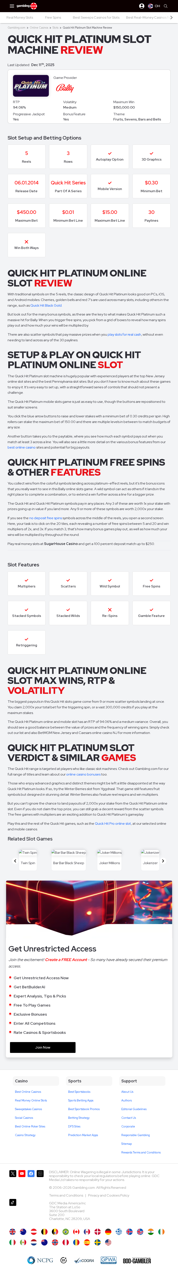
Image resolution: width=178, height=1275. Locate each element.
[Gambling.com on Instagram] (40, 1182)
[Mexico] (23, 1242)
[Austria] (34, 1232)
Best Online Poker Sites (30, 1126)
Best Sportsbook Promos (84, 1109)
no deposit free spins (45, 518)
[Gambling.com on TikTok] (12, 1211)
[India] (151, 1232)
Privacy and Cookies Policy (108, 1195)
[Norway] (55, 1242)
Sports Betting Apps (80, 1100)
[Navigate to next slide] (163, 861)
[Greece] (119, 1232)
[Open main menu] (12, 6)
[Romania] (76, 1242)
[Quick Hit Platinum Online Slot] (76, 1232)
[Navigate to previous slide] (15, 861)
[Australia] (23, 1232)
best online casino (22, 447)
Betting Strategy (79, 1118)
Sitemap (126, 1144)
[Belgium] (44, 1232)
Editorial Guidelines (134, 1109)
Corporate (128, 1126)
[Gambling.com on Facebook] (31, 1182)
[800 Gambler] (137, 1260)
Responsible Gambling (135, 1135)
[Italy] (12, 1242)
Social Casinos (24, 1118)
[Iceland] (129, 1232)
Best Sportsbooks (79, 1092)
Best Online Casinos (28, 1092)
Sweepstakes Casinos (28, 1109)
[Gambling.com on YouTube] (21, 1182)
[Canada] (87, 1232)
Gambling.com (16, 27)
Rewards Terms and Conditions (141, 1152)
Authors (126, 1100)
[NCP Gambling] (40, 1260)
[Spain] (87, 1242)
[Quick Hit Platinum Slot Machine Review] (108, 1242)
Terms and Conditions (66, 1195)
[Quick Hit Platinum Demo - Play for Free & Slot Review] (12, 1232)
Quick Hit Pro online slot (113, 823)
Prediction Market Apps (83, 1135)
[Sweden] (97, 1242)
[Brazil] (66, 1232)
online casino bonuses (83, 774)
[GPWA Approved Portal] (109, 1260)
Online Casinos (39, 27)
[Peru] (66, 1242)
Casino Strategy (25, 1135)
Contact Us (128, 1118)
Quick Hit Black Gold (46, 305)
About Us (127, 1092)
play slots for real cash (124, 334)
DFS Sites (74, 1126)
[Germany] (108, 1232)
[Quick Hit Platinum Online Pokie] (44, 1242)
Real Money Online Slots (31, 1100)
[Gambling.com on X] (12, 1182)
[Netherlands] (34, 1242)
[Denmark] (97, 1232)
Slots (55, 27)
